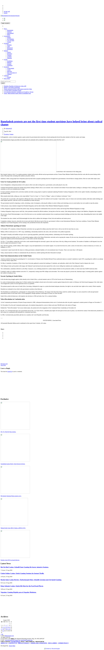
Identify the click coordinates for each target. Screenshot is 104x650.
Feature (9, 77)
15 (9, 627)
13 (6, 627)
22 (9, 629)
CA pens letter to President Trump (12, 90)
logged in (9, 371)
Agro (8, 46)
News (5, 28)
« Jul (2, 634)
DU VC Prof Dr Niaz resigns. (8, 431)
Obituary (9, 74)
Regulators (10, 49)
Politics (9, 37)
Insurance (9, 53)
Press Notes (7, 78)
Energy (9, 52)
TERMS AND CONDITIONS (38, 643)
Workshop (9, 65)
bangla (5, 13)
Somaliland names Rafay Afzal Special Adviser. (13, 464)
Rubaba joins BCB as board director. (10, 560)
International (10, 33)
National (9, 31)
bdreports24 (9, 128)
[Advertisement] (49, 106)
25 (3, 630)
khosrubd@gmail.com (26, 640)
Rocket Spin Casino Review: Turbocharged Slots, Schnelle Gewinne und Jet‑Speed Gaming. (31, 580)
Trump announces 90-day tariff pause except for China (18, 89)
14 (8, 627)
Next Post (3, 365)
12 (4, 627)
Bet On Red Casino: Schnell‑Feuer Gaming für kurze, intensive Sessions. (25, 567)
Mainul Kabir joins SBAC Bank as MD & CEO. (13, 528)
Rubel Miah (12, 646)
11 (3, 627)
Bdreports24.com (9, 635)
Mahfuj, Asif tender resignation (12, 87)
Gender (9, 42)
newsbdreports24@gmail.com (12, 640)
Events (5, 59)
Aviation (9, 56)
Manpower (10, 47)
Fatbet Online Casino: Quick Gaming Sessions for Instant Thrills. (22, 573)
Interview (9, 71)
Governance (7, 36)
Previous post (4, 363)
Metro (8, 34)
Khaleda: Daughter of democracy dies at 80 (15, 86)
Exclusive (6, 67)
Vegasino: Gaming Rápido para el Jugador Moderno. (18, 592)
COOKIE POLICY (63, 643)
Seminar (9, 64)
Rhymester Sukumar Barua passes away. (11, 496)
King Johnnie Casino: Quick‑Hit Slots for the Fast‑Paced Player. (22, 586)
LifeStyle (6, 75)
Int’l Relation (10, 39)
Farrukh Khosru (15, 641)
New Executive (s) (12, 72)
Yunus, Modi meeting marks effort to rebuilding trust (17, 93)
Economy (6, 43)
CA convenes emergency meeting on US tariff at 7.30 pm (18, 92)
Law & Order (10, 40)
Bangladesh (10, 30)
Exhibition (10, 61)
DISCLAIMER (52, 643)
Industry (6, 50)
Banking (9, 45)
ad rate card (7, 11)
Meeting (9, 62)
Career (9, 69)
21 (8, 629)
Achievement (10, 68)
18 (3, 629)
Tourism (9, 55)
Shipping (9, 58)
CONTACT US (12, 643)
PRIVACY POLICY (23, 643)
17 (1, 629)
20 (6, 629)
